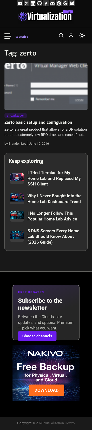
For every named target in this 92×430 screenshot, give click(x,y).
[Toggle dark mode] (82, 35)
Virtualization (16, 115)
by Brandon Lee (15, 143)
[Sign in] (71, 35)
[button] (61, 35)
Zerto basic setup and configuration (38, 122)
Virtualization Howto (59, 423)
